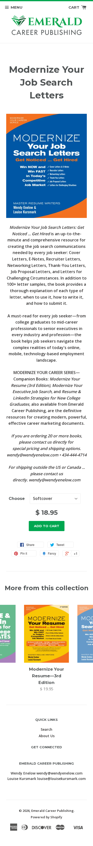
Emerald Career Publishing (52, 810)
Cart (74, 7)
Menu (17, 7)
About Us (47, 735)
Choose (17, 498)
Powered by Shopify (46, 817)
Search (46, 729)
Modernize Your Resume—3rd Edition (46, 676)
